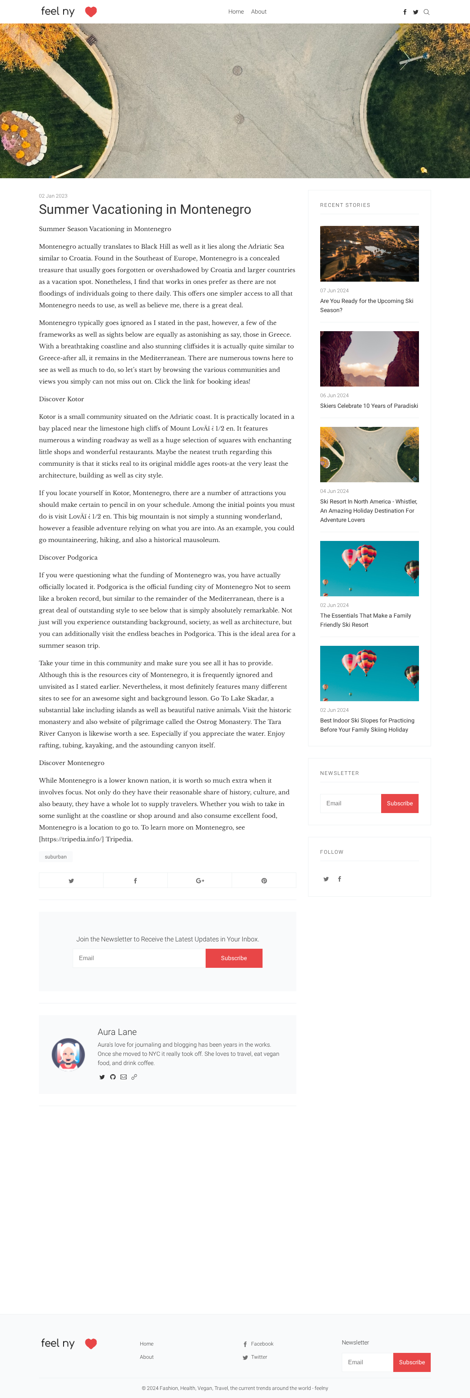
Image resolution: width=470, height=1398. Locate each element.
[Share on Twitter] (71, 880)
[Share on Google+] (200, 880)
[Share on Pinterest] (264, 880)
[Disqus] (167, 1209)
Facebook (262, 1344)
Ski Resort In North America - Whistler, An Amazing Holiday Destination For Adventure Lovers (368, 510)
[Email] (123, 1076)
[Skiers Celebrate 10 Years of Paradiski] (369, 359)
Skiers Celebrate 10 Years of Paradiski (369, 405)
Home (236, 11)
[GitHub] (113, 1076)
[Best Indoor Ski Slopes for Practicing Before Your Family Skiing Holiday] (369, 673)
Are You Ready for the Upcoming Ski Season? (366, 305)
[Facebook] (405, 11)
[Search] (426, 11)
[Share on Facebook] (135, 880)
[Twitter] (415, 11)
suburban (56, 857)
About (259, 11)
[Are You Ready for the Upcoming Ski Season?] (369, 253)
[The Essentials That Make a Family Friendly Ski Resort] (369, 568)
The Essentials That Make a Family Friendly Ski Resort (365, 620)
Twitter (258, 1357)
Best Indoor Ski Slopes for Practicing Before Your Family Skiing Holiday (367, 725)
